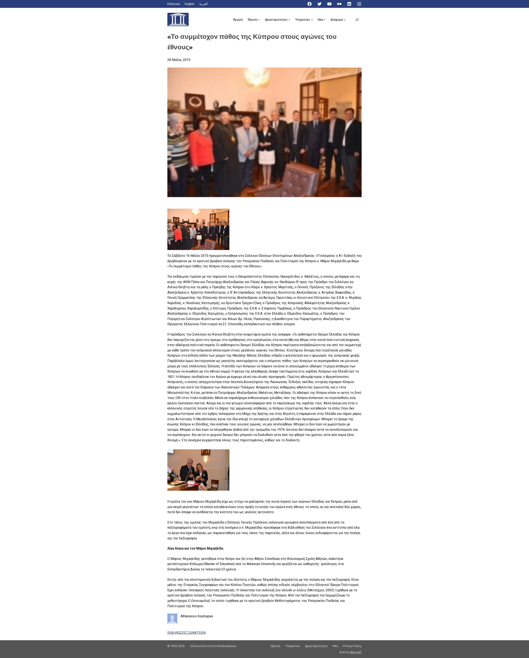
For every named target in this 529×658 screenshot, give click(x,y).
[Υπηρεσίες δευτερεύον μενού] (312, 19)
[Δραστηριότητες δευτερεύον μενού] (289, 19)
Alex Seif (356, 652)
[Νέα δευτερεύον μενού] (325, 19)
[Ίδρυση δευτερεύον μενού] (259, 19)
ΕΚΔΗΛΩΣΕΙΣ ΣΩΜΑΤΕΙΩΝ (186, 633)
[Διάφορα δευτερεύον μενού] (345, 19)
